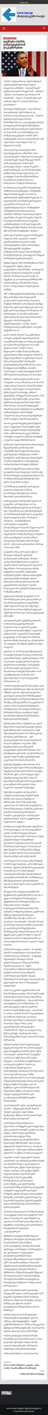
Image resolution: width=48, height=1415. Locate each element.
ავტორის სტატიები (10, 38)
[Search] (44, 28)
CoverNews (18, 1411)
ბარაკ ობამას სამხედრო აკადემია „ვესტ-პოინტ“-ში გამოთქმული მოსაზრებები (21, 1365)
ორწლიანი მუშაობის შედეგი (32, 1372)
